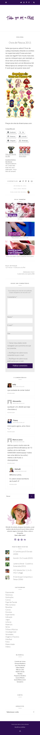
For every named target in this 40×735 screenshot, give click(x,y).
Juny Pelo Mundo (20, 665)
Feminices (9, 595)
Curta (20, 695)
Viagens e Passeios (12, 637)
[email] (32, 181)
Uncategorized (10, 632)
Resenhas (8, 607)
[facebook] (23, 181)
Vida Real (20, 37)
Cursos (8, 600)
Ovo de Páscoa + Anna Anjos (24, 155)
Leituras (8, 622)
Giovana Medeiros (20, 663)
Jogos (7, 620)
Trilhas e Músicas (11, 629)
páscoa (24, 188)
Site (8, 334)
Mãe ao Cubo (20, 669)
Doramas (8, 612)
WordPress (18, 727)
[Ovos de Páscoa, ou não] (11, 150)
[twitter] (20, 181)
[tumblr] (28, 181)
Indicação (8, 617)
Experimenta (9, 615)
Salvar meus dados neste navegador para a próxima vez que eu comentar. (19, 345)
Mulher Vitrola (20, 671)
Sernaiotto (20, 682)
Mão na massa (10, 605)
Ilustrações (9, 597)
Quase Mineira (20, 678)
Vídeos (7, 647)
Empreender (9, 592)
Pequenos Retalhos (20, 675)
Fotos (7, 642)
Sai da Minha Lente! (20, 680)
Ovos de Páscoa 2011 (20, 42)
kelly (14, 384)
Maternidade (10, 644)
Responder (11, 393)
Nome (10, 317)
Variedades (9, 634)
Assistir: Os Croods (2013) (23, 558)
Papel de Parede (11, 602)
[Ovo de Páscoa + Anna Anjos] (25, 150)
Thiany (15, 420)
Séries (7, 627)
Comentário (12, 297)
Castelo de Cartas (20, 661)
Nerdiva (20, 673)
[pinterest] (26, 181)
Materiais (8, 624)
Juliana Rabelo (20, 667)
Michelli (17, 469)
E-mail (10, 325)
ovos (19, 188)
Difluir (23, 727)
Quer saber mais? (20, 535)
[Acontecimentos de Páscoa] (12, 165)
